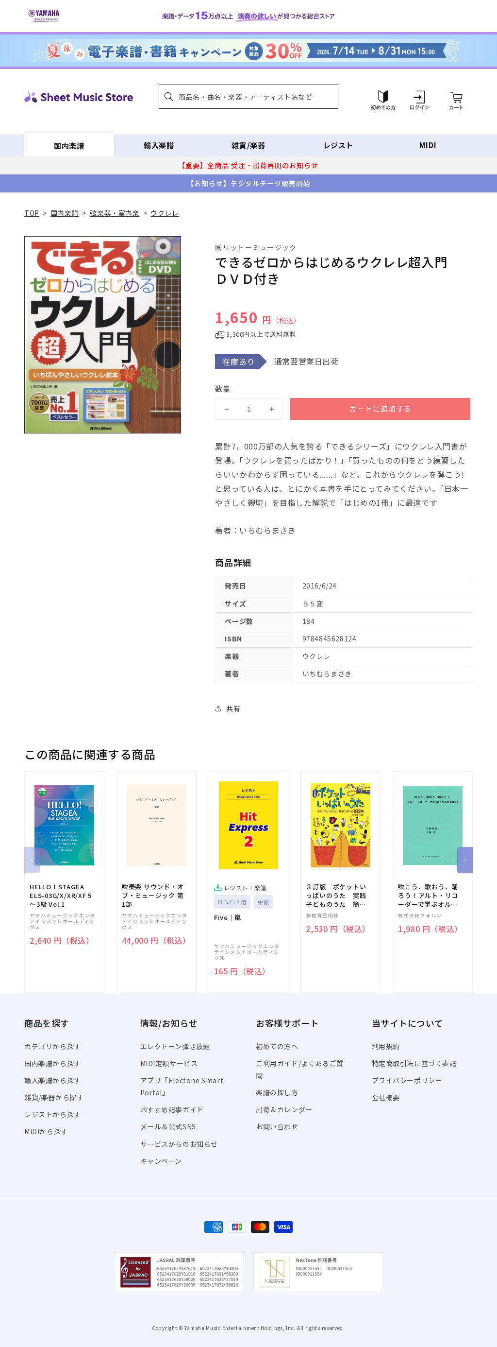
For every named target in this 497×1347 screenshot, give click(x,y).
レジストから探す (52, 1114)
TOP (31, 213)
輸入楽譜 (159, 145)
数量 (223, 388)
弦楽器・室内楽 (114, 213)
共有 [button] (233, 708)
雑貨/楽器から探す (53, 1097)
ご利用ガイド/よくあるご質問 (300, 1069)
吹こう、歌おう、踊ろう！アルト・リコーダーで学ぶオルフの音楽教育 (428, 895)
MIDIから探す (46, 1131)
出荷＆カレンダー (284, 1109)
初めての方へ (277, 1046)
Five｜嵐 (228, 917)
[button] (248, 97)
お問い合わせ (277, 1126)
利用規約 (386, 1046)
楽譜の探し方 (277, 1092)
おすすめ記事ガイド (172, 1109)
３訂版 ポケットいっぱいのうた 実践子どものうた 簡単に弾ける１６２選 (336, 895)
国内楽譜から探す (52, 1063)
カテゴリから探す (52, 1046)
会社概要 (386, 1097)
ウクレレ (164, 213)
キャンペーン (161, 1161)
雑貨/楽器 (248, 145)
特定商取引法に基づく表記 (414, 1063)
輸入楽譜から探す (52, 1080)
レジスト (338, 145)
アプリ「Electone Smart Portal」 (182, 1086)
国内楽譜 (69, 145)
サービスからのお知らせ (179, 1144)
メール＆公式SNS (168, 1126)
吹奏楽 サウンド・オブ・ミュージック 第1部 (153, 895)
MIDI (427, 145)
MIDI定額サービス (169, 1063)
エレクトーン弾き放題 (175, 1046)
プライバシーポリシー (407, 1080)
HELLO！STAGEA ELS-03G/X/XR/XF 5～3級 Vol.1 (61, 895)
